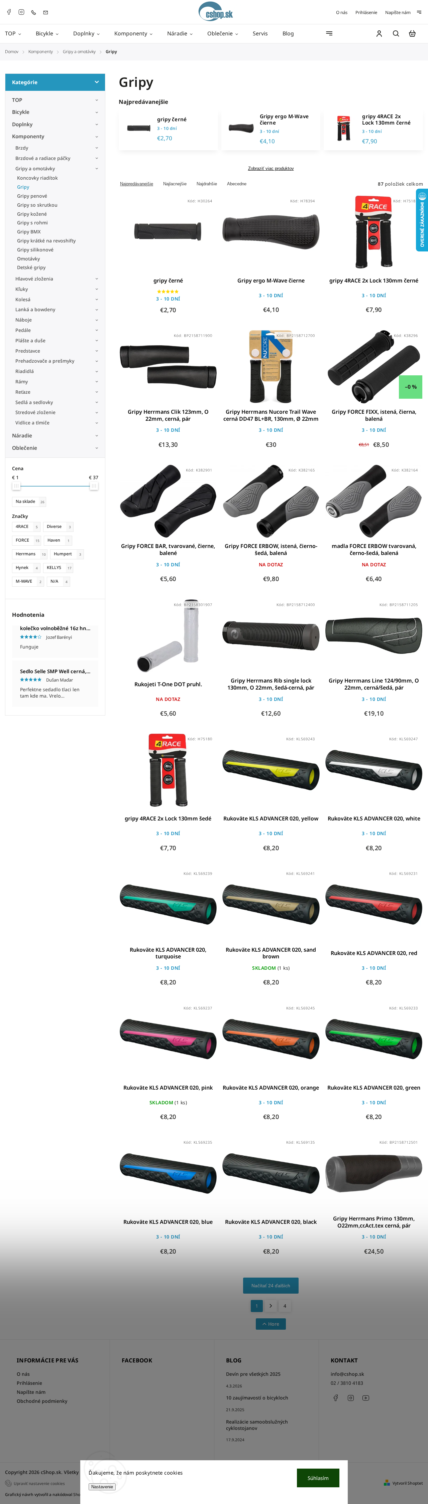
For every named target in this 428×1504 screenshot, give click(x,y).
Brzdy (21, 148)
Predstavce (27, 351)
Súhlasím (318, 1478)
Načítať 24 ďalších (270, 1285)
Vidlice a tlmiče (32, 422)
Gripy (23, 187)
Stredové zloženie (35, 412)
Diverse (59, 526)
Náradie (22, 435)
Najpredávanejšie (136, 183)
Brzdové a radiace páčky (42, 158)
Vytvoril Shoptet (408, 1483)
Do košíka (152, 236)
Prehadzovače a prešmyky (44, 361)
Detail (184, 236)
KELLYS (59, 567)
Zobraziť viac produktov (271, 168)
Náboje (23, 320)
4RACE (27, 526)
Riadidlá (24, 371)
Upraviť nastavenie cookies (39, 1483)
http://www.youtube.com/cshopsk (366, 1398)
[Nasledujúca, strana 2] (271, 1306)
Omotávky (28, 258)
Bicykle (20, 112)
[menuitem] (16, 33)
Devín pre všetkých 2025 (253, 1374)
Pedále (23, 330)
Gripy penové (32, 196)
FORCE (27, 540)
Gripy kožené (32, 214)
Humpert (67, 554)
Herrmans (31, 554)
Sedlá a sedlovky (34, 402)
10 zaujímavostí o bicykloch (257, 1397)
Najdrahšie (207, 183)
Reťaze (22, 392)
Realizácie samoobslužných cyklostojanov (257, 1425)
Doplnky (22, 124)
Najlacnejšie (175, 183)
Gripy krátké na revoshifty (46, 240)
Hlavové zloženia (34, 278)
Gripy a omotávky (35, 168)
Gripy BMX (29, 231)
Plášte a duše (30, 340)
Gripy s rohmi (32, 222)
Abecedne (236, 183)
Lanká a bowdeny (35, 309)
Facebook (8, 12)
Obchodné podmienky (42, 1401)
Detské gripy (31, 267)
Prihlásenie (366, 12)
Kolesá (22, 299)
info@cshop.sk (347, 1374)
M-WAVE (28, 581)
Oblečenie (24, 447)
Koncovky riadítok (37, 178)
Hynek (27, 567)
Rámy (21, 381)
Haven (58, 540)
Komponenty (28, 136)
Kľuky (21, 289)
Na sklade (30, 501)
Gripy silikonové (35, 249)
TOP (17, 100)
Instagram (21, 12)
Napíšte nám (398, 12)
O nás (341, 12)
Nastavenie (102, 1486)
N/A (59, 581)
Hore (273, 1324)
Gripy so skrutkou (37, 205)
